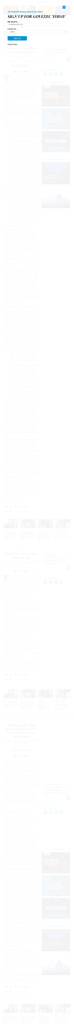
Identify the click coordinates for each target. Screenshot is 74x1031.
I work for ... (13, 28)
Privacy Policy (12, 44)
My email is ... (13, 21)
